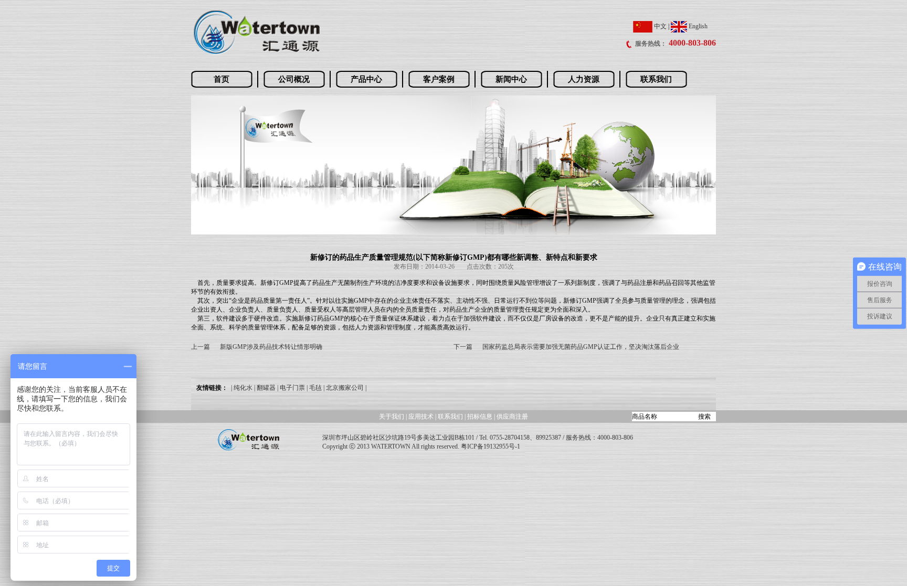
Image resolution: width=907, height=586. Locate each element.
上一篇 (200, 346)
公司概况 (294, 79)
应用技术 (421, 416)
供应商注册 (512, 416)
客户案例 (439, 79)
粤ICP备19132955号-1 (490, 446)
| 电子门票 (291, 387)
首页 (221, 79)
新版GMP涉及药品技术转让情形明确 (271, 346)
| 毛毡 (314, 387)
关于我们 (391, 416)
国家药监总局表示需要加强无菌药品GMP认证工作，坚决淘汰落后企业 (580, 346)
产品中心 (366, 79)
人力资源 (583, 79)
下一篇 (463, 346)
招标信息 (480, 416)
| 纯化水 (241, 387)
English (697, 26)
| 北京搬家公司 (343, 387)
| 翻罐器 (265, 387)
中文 (659, 26)
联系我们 (656, 79)
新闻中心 (511, 79)
